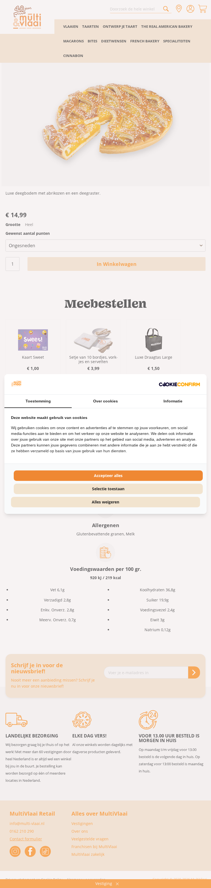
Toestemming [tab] (38, 401)
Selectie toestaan (108, 488)
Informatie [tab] (172, 401)
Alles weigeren (105, 502)
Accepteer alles (108, 475)
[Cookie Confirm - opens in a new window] (179, 384)
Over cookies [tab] (105, 401)
